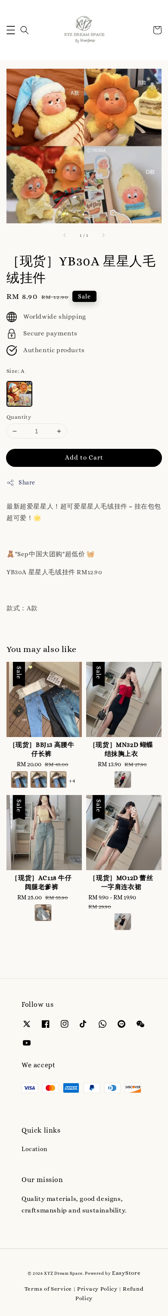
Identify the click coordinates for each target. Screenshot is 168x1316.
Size (15, 371)
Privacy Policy (97, 1289)
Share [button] (27, 482)
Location (34, 1148)
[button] (10, 30)
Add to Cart (84, 457)
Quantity (18, 417)
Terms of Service (48, 1289)
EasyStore (126, 1273)
